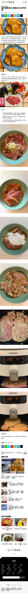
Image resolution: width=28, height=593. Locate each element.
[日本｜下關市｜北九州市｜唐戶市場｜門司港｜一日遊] (12, 466)
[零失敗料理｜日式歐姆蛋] (21, 522)
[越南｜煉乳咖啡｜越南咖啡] (21, 537)
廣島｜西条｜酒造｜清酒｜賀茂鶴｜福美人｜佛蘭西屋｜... (15, 493)
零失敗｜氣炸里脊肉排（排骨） (7, 529)
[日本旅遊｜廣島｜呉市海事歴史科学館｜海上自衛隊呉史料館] (4, 507)
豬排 (8, 442)
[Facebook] (2, 15)
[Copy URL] (21, 15)
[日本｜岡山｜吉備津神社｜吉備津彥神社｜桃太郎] (4, 484)
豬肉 (11, 442)
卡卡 (6, 12)
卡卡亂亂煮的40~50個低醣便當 (21, 453)
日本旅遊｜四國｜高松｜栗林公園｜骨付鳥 (15, 499)
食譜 (6, 6)
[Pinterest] (12, 15)
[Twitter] (9, 15)
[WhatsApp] (15, 15)
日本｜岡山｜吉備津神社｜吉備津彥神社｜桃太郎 (15, 484)
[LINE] (5, 15)
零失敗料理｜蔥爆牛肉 (7, 544)
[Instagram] (15, 554)
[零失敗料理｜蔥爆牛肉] (7, 537)
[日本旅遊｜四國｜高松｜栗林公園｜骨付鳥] (4, 500)
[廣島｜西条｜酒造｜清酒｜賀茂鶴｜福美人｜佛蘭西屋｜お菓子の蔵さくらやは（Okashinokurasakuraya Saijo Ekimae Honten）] (4, 492)
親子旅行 (3, 474)
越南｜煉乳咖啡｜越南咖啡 (21, 544)
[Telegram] (18, 15)
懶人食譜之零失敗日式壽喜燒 (7, 453)
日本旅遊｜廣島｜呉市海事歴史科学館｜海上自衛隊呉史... (15, 508)
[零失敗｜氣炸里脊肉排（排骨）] (7, 522)
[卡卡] (2, 12)
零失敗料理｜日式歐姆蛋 (21, 528)
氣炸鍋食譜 (3, 6)
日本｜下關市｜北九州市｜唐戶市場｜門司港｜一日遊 (12, 477)
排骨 (5, 442)
